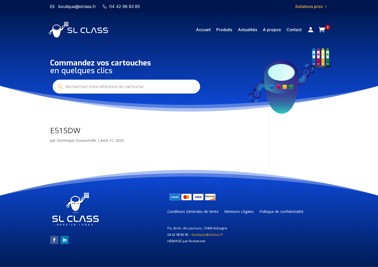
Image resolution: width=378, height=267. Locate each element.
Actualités (247, 29)
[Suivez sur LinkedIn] (64, 240)
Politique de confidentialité (281, 212)
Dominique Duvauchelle (76, 140)
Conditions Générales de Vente (193, 212)
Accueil (203, 29)
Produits (224, 29)
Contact (294, 29)
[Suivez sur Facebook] (54, 240)
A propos (272, 29)
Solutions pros (309, 6)
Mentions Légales (239, 212)
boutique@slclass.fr (207, 234)
